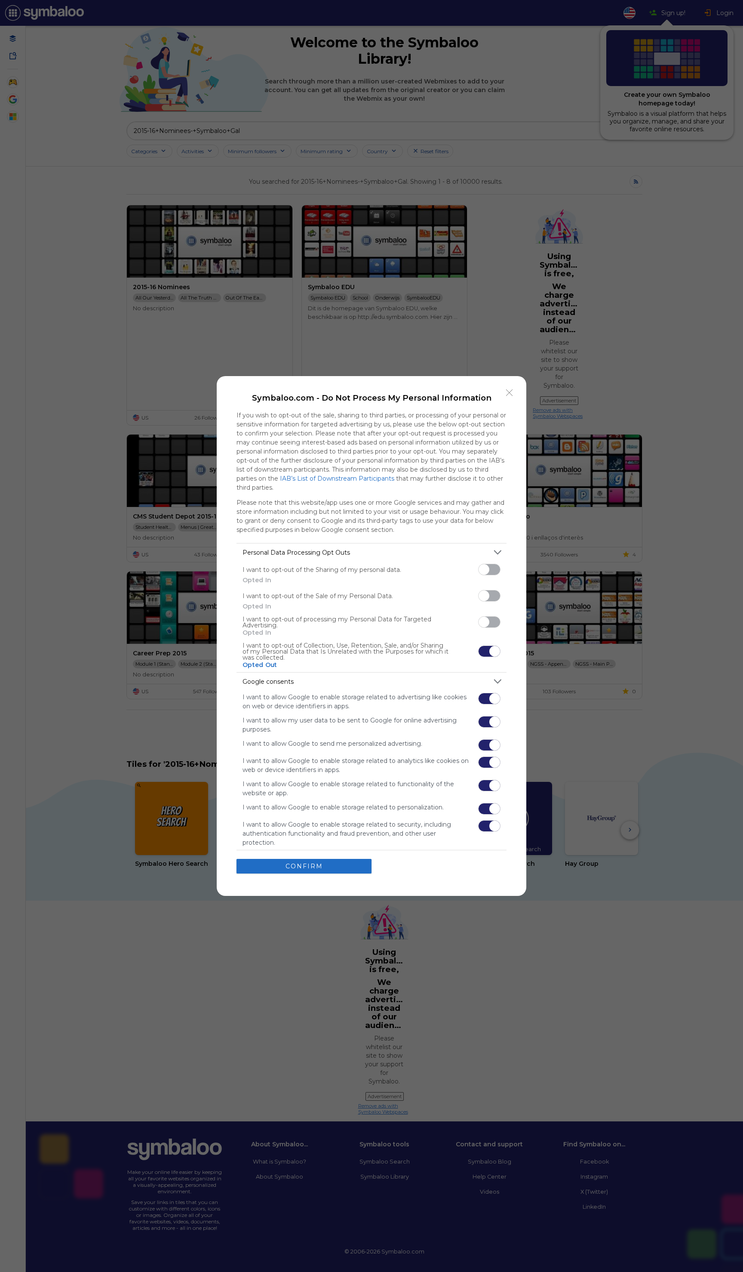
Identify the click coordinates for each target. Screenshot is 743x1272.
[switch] (489, 569)
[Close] (509, 393)
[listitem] (371, 552)
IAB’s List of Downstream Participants (337, 478)
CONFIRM (304, 866)
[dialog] (371, 636)
